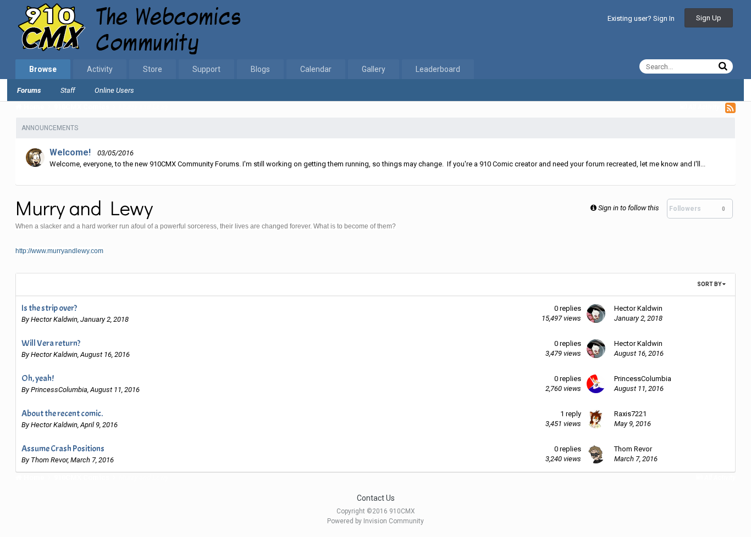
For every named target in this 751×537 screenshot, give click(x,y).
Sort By (709, 284)
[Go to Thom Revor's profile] (596, 454)
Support (206, 69)
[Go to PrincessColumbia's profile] (596, 383)
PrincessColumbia (59, 389)
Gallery (373, 69)
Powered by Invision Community (375, 521)
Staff (67, 90)
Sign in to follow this (628, 208)
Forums (29, 90)
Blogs (260, 69)
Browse (43, 69)
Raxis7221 (630, 414)
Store (152, 69)
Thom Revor (49, 460)
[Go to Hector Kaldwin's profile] (596, 313)
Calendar (316, 69)
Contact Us (376, 498)
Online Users (114, 90)
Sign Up (708, 18)
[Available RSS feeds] (730, 108)
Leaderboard (438, 69)
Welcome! (70, 152)
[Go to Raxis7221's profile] (596, 419)
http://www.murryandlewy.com (59, 251)
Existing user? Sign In (641, 18)
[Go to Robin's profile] (35, 157)
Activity (100, 69)
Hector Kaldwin (54, 319)
